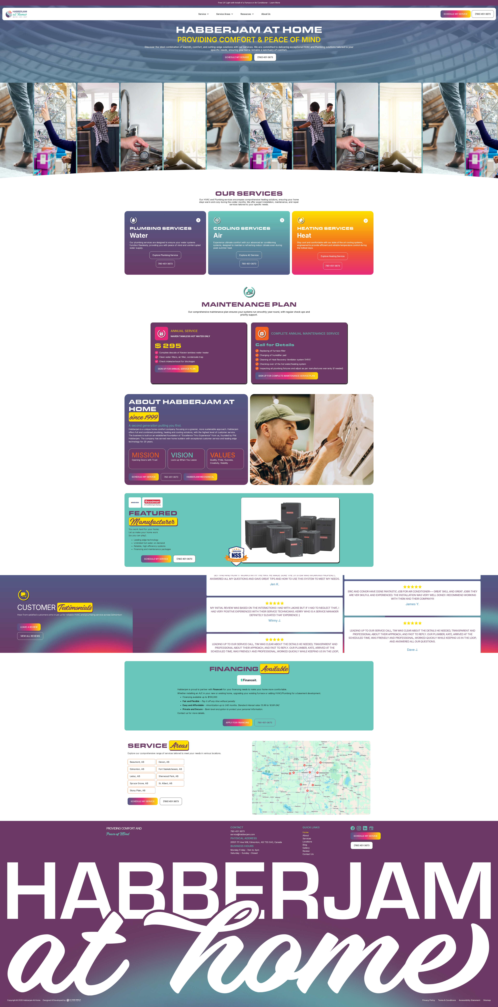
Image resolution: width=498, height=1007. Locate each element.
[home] (16, 14)
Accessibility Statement (469, 1000)
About (306, 835)
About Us (265, 14)
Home (306, 832)
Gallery (306, 848)
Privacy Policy (428, 1000)
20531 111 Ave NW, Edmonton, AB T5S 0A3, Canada (256, 842)
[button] (203, 14)
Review (306, 851)
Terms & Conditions (447, 1000)
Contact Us (308, 854)
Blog (305, 844)
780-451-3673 (237, 831)
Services (307, 838)
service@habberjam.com (242, 834)
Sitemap (487, 1000)
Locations (307, 841)
